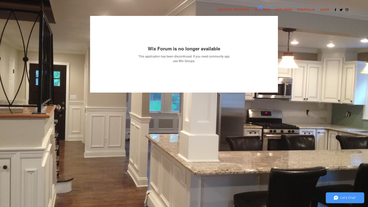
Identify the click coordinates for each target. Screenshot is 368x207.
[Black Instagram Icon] (347, 10)
